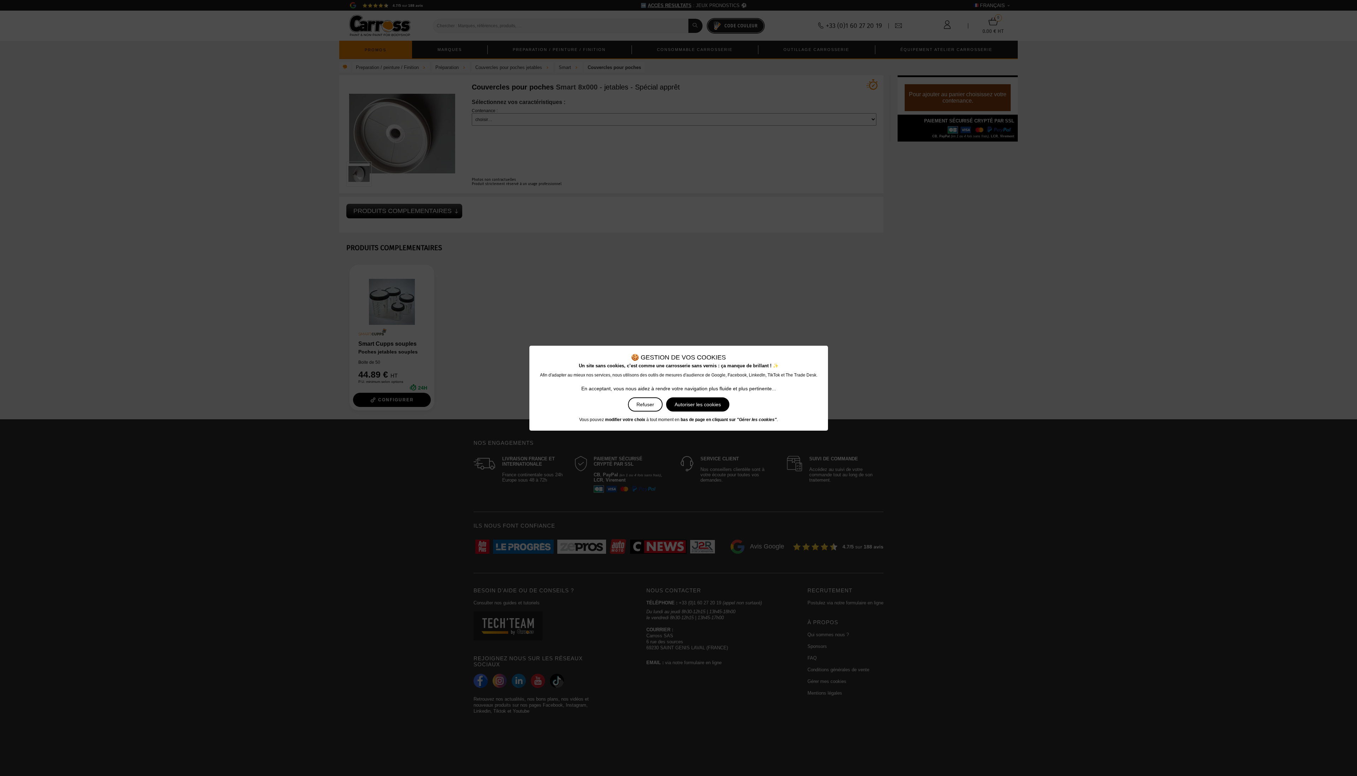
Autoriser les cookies (698, 404)
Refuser (645, 404)
